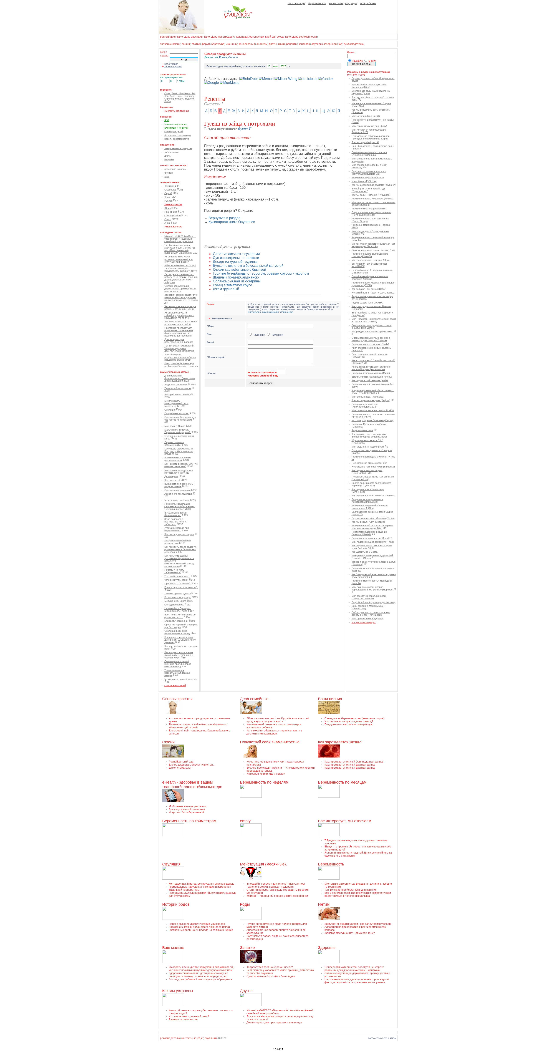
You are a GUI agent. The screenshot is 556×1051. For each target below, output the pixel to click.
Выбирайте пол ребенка (177, 394)
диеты (273, 44)
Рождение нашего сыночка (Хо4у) (370, 344)
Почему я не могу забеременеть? (174, 571)
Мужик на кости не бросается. (181, 679)
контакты (304, 44)
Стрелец (169, 98)
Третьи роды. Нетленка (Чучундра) (371, 195)
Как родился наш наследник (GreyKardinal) (367, 471)
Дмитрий (169, 186)
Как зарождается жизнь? (340, 742)
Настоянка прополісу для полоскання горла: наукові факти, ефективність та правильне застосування (178, 332)
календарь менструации (219, 36)
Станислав (170, 189)
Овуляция (169, 409)
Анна (167, 223)
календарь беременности (301, 36)
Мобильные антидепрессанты (187, 806)
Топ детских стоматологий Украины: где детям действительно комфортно (179, 348)
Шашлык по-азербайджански (236, 277)
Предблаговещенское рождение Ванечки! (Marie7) (369, 533)
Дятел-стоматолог (180, 767)
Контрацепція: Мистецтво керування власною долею (201, 883)
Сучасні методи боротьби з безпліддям (271, 976)
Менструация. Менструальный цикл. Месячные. (176, 403)
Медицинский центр (175, 601)
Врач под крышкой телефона (187, 809)
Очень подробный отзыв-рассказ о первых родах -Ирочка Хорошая (371, 339)
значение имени (170, 44)
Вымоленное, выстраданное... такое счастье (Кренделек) (372, 326)
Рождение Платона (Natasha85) (369, 208)
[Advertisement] (255, 234)
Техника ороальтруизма (177, 593)
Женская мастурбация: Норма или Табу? (349, 933)
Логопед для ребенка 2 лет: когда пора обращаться (200, 979)
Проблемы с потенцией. (177, 583)
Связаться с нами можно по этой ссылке (270, 312)
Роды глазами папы (362, 430)
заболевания (247, 44)
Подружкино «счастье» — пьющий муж (348, 724)
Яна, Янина (170, 212)
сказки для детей (173, 131)
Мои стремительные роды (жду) (369, 126)
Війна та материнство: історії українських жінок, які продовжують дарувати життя (180, 268)
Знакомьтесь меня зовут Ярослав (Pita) (373, 250)
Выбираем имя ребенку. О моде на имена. (179, 485)
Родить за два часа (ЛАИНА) (367, 302)
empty (245, 821)
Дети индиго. (171, 476)
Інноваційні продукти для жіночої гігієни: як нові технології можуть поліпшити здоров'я (276, 885)
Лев (166, 96)
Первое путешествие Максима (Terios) (373, 518)
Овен (167, 93)
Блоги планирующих (175, 124)
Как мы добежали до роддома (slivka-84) (374, 185)
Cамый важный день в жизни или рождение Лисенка (370, 277)
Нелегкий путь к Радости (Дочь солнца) (373, 292)
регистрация (168, 36)
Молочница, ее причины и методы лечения (178, 471)
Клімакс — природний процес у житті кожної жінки (277, 895)
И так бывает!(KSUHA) (364, 181)
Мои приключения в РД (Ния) (368, 618)
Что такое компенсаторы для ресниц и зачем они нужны (180, 307)
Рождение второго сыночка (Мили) (371, 373)
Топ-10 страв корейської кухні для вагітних (350, 889)
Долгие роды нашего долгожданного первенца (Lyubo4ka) (371, 484)
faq (340, 44)
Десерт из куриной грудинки (235, 262)
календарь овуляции (190, 36)
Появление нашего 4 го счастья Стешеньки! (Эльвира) (369, 153)
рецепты (291, 44)
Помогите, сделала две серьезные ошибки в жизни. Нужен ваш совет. (179, 506)
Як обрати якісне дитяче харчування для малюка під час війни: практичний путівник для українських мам (180, 249)
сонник (186, 44)
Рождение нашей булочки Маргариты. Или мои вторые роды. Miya (372, 526)
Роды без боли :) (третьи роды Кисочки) (373, 602)
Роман (223, 57)
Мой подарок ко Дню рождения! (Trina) (373, 541)
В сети (372, 61)
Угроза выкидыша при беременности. (176, 529)
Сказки (168, 742)
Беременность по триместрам (189, 821)
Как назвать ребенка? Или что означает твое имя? (181, 465)
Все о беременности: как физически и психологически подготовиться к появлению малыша (357, 894)
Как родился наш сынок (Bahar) (369, 289)
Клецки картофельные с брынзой (239, 269)
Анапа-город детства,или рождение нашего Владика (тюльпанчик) (371, 368)
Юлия (167, 208)
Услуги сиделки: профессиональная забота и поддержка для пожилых (180, 357)
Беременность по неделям (264, 782)
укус (166, 176)
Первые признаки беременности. (174, 443)
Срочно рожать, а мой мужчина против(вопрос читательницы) (177, 664)
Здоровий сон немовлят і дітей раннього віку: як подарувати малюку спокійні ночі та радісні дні (181, 298)
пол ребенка (368, 3)
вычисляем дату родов (343, 3)
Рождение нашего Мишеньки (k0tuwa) (372, 198)
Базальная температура (177, 597)
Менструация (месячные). (263, 864)
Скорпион (189, 96)
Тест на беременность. (177, 576)
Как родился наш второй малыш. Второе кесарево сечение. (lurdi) (370, 435)
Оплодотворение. (174, 604)
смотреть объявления (176, 110)
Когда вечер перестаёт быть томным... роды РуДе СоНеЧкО (373, 391)
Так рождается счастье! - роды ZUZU (372, 331)
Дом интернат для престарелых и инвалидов (178, 340)
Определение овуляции (177, 490)
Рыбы (167, 101)
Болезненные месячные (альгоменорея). (177, 458)
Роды (245, 904)
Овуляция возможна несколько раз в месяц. (177, 632)
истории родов (356, 74)
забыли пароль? (173, 66)
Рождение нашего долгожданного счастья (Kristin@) (370, 255)
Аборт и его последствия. (178, 493)
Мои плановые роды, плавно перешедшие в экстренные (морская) (372, 588)
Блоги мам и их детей (176, 127)
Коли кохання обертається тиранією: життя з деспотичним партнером (274, 732)
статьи (196, 44)
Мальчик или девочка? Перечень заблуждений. (177, 431)
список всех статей (175, 685)
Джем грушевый (226, 289)
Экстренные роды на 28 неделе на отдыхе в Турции (201, 930)
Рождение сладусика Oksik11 (368, 177)
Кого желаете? (172, 480)
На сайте (357, 61)
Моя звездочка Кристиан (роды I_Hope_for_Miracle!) (369, 597)
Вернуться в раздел (224, 218)
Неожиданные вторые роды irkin (369, 463)
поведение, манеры (175, 169)
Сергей (168, 193)
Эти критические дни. (176, 621)
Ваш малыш (173, 947)
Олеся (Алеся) (172, 215)
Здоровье (327, 947)
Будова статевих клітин (183, 1019)
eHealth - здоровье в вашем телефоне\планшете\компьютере (192, 784)
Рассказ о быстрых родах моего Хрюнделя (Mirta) (369, 85)
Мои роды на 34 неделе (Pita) (368, 446)
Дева (172, 96)
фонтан (168, 172)
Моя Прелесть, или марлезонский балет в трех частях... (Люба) (374, 320)
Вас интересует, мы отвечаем (344, 821)
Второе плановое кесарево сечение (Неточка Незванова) (371, 213)
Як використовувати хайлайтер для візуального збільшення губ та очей (179, 315)
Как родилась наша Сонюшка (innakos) (373, 495)
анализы (261, 44)
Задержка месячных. (176, 384)
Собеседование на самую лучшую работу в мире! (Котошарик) (371, 613)
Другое (246, 991)
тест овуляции (296, 3)
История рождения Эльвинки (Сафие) (373, 420)
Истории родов (176, 904)
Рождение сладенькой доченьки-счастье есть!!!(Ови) (370, 506)
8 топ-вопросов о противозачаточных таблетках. (175, 522)
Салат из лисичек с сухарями (236, 254)
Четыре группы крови (176, 580)
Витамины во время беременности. (175, 514)
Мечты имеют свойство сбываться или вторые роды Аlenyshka (373, 245)
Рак (193, 93)
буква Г (244, 128)
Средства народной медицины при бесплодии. (181, 625)
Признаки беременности (177, 388)
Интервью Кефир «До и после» (266, 773)
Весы (179, 96)
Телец (175, 93)
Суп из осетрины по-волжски (236, 258)
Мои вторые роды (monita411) (368, 396)
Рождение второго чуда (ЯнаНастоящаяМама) (364, 405)
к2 (198, 1038)
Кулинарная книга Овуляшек (231, 222)
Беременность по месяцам (342, 782)
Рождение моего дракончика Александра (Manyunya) (367, 500)
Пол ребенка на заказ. (176, 413)
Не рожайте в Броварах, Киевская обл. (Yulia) (177, 609)
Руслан (168, 200)
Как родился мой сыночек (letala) (370, 380)
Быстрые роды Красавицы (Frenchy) (372, 376)
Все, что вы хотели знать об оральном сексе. (179, 615)
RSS (166, 120)
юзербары (330, 44)
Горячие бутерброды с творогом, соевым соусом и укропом (261, 273)
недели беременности (176, 139)
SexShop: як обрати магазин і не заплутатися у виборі (180, 322)
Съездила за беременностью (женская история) (354, 718)
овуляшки (211, 1038)
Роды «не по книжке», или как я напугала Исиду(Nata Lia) (369, 172)
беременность (317, 3)
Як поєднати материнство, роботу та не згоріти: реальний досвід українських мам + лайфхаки (181, 278)
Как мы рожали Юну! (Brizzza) (368, 522)
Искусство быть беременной (186, 812)
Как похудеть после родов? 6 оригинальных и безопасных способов (180, 549)
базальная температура (177, 135)
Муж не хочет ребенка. (177, 500)
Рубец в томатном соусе (232, 285)
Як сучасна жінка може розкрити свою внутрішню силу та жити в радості (178, 259)
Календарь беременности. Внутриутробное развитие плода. (178, 451)
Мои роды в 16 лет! (174, 426)
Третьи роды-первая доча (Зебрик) (371, 400)
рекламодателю (354, 44)
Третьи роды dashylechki (365, 142)
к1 (195, 1038)
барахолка (217, 44)
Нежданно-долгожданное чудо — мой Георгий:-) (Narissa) (372, 556)
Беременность (331, 864)
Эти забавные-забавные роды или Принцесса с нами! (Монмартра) (370, 137)
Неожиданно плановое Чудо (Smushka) (373, 466)
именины (231, 44)
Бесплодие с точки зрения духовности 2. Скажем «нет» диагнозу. (180, 640)
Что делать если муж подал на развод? (348, 721)
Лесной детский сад (181, 761)
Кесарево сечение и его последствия (177, 541)
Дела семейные (254, 699)
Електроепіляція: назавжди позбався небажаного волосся (181, 364)
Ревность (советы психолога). (181, 587)
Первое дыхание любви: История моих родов (197, 923)
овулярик (317, 44)
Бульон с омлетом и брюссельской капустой (248, 265)
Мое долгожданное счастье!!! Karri (370, 260)
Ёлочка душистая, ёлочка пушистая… (192, 764)
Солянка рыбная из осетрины (237, 281)
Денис (167, 197)
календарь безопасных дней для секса (260, 36)
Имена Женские (173, 226)
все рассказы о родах (364, 622)
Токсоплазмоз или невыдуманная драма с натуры (177, 673)
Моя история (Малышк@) (366, 116)
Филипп (233, 57)
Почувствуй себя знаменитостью (270, 742)
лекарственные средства (178, 148)
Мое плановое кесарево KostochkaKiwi (373, 410)
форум (206, 44)
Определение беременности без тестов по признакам (180, 418)
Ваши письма (330, 699)
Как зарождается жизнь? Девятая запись (349, 767)
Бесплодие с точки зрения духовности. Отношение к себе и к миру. (178, 655)
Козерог (179, 98)
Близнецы (184, 93)
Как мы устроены (177, 991)
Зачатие (247, 947)
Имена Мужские (173, 204)
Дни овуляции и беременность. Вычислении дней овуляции (179, 378)
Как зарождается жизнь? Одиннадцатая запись (353, 761)
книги (281, 44)
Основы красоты (177, 699)
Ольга (167, 219)
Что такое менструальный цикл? (189, 1016)
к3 (202, 1038)
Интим (323, 904)
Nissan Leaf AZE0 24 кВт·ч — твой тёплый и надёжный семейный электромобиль (180, 239)
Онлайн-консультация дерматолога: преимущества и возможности (180, 288)
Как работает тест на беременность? (270, 967)
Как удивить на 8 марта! (365, 551)
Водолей (189, 98)
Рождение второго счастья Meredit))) (372, 538)
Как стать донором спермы (179, 534)
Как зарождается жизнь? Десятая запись (349, 764)
